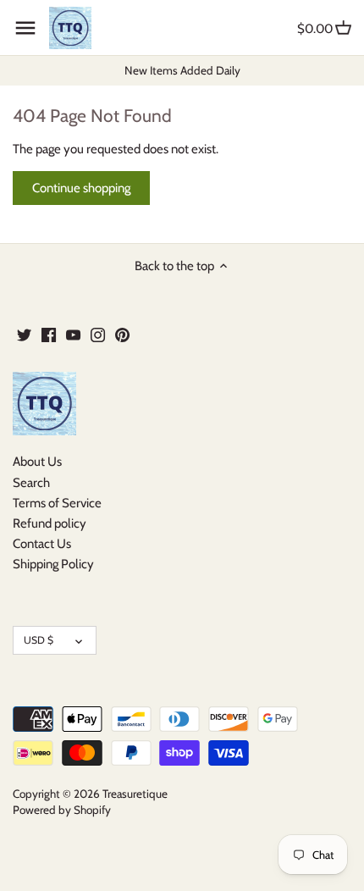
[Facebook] (48, 334)
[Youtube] (73, 334)
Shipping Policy (53, 564)
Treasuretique (135, 793)
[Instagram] (98, 334)
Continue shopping (81, 188)
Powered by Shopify (62, 809)
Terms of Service (57, 503)
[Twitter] (24, 334)
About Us (37, 461)
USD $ (38, 640)
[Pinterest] (122, 334)
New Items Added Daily (182, 70)
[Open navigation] (25, 28)
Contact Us (42, 543)
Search (31, 482)
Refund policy (49, 523)
